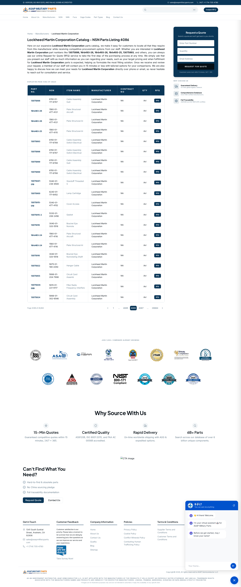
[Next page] (162, 308)
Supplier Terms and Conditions (166, 531)
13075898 (35, 100)
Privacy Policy (130, 529)
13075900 (35, 193)
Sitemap (94, 550)
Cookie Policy (130, 533)
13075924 (35, 297)
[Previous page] (108, 308)
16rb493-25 (36, 131)
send (233, 565)
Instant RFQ (211, 9)
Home (25, 17)
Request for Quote (196, 66)
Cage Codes (85, 17)
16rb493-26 (36, 111)
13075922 (35, 265)
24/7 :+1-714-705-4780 (208, 2)
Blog (108, 17)
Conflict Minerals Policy (134, 537)
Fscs (75, 17)
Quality (93, 541)
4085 (125, 308)
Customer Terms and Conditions (166, 538)
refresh (233, 505)
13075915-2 (36, 215)
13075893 (35, 141)
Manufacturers (49, 17)
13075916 (35, 225)
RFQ (157, 101)
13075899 (35, 162)
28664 (155, 308)
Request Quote (33, 500)
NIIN (67, 17)
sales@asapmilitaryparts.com (181, 2)
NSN (60, 17)
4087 (141, 308)
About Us (35, 17)
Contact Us (118, 17)
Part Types (98, 17)
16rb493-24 (36, 235)
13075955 (35, 276)
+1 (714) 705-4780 (34, 546)
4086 (133, 308)
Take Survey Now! (64, 558)
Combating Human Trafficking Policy (132, 543)
